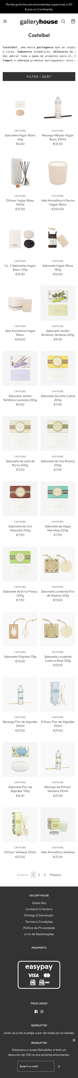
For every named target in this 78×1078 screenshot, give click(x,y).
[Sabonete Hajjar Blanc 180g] (57, 238)
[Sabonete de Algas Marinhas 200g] (57, 498)
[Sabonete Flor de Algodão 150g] (20, 759)
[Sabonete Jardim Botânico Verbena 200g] (57, 303)
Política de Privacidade (39, 928)
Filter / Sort (39, 76)
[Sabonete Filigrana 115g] (20, 629)
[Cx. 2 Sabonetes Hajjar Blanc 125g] (20, 238)
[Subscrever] (59, 1066)
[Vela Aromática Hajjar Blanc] (20, 303)
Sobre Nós (39, 903)
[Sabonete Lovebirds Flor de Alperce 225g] (57, 564)
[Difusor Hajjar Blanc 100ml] (20, 172)
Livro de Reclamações (39, 934)
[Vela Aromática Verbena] (57, 824)
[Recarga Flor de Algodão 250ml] (20, 694)
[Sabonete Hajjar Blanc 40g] (20, 107)
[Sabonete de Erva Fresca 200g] (20, 564)
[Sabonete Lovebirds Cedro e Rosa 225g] (57, 629)
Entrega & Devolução (39, 915)
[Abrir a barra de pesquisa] (63, 21)
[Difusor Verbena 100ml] (20, 824)
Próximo (55, 875)
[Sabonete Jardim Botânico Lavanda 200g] (20, 368)
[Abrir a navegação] (5, 21)
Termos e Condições (39, 921)
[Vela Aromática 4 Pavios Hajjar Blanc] (57, 172)
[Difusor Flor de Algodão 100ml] (57, 694)
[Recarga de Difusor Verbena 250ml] (57, 759)
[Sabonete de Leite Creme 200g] (57, 368)
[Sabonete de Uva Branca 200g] (57, 433)
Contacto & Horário (39, 909)
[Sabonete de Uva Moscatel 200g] (20, 498)
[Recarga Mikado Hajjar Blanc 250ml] (57, 107)
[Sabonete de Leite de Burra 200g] (20, 433)
